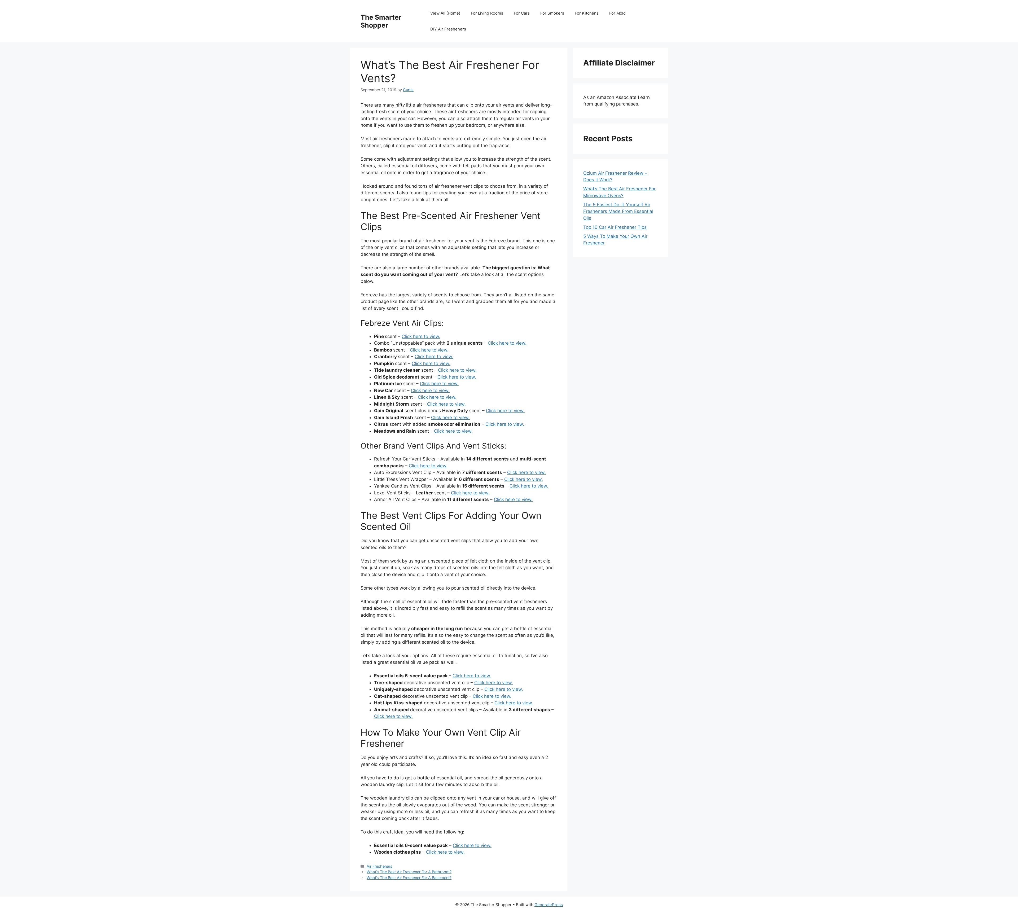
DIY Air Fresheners (448, 29)
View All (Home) (445, 13)
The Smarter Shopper (381, 21)
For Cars (522, 13)
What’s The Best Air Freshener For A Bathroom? (409, 872)
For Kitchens (587, 13)
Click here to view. (421, 336)
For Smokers (552, 13)
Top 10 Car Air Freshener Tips (615, 227)
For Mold (617, 13)
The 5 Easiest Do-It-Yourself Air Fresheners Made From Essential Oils (618, 211)
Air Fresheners (379, 866)
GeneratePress (548, 904)
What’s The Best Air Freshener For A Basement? (409, 877)
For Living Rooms (487, 13)
